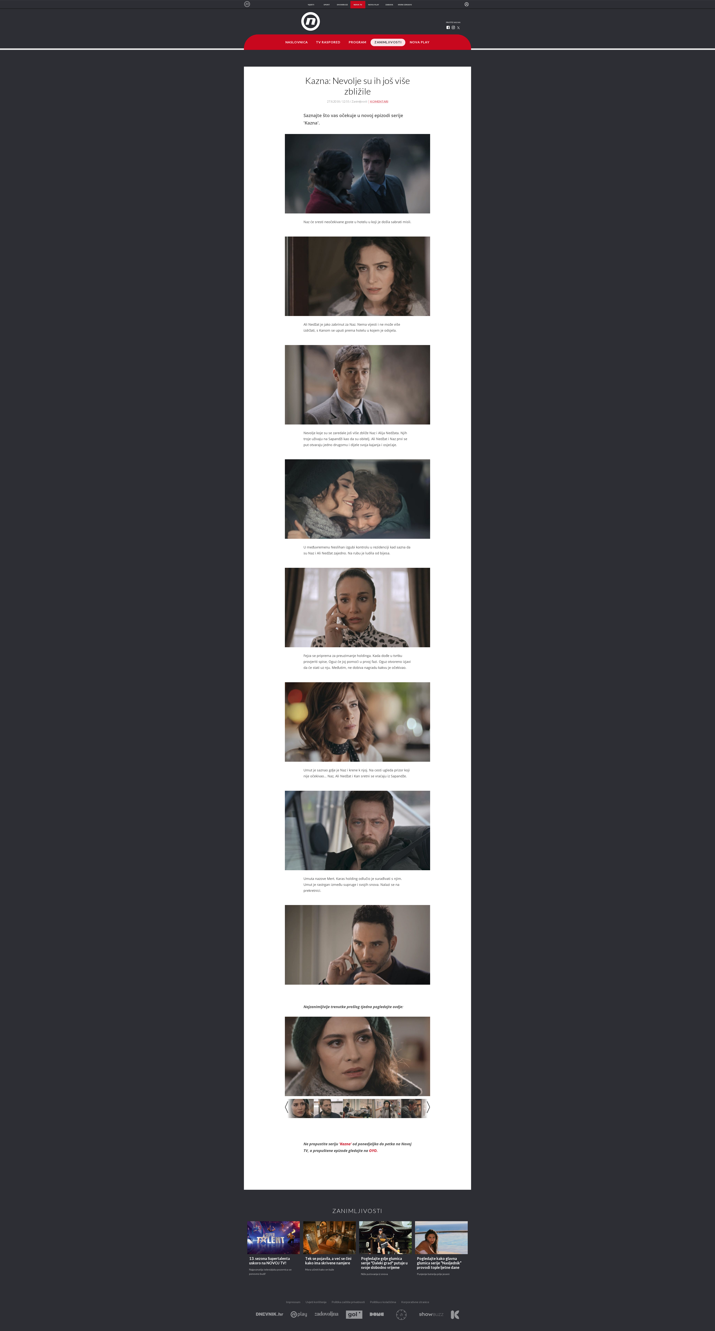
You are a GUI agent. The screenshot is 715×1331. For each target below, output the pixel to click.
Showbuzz (431, 1315)
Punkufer (401, 1315)
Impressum (293, 1302)
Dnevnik (269, 1315)
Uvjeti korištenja (316, 1302)
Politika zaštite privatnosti (348, 1302)
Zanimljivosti (388, 42)
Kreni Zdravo (455, 1315)
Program (357, 42)
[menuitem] (466, 4)
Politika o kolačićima (383, 1302)
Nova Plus (299, 1315)
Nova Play (420, 42)
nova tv (358, 4)
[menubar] (466, 4)
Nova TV (249, 4)
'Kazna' (345, 1143)
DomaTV (377, 1315)
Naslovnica (296, 42)
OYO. (373, 1150)
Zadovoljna (326, 1315)
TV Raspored (328, 42)
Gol (354, 1315)
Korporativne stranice (415, 1302)
